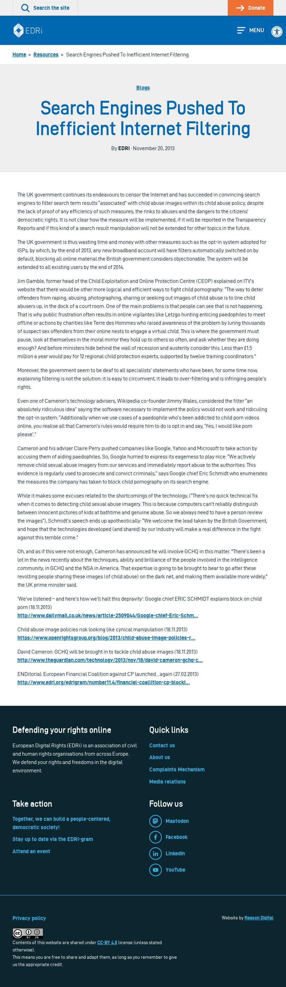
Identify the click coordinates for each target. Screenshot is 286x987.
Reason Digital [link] (258, 917)
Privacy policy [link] (29, 918)
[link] (277, 32)
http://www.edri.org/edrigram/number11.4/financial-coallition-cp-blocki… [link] (103, 682)
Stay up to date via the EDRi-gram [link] (53, 839)
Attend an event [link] (31, 851)
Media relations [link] (167, 782)
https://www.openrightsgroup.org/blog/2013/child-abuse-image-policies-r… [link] (106, 638)
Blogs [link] (143, 88)
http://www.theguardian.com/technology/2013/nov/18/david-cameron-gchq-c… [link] (110, 660)
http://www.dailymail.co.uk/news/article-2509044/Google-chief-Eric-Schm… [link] (107, 615)
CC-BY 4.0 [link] (107, 942)
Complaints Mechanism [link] (177, 769)
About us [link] (159, 757)
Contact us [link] (162, 745)
